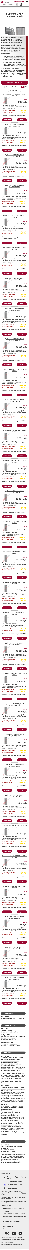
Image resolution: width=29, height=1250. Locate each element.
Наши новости (9, 1025)
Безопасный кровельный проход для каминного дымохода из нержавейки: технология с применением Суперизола (12, 1060)
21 (13, 90)
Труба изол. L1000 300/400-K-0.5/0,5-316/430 (14, 917)
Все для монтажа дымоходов (12, 1224)
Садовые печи (7, 1229)
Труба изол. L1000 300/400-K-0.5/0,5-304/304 (14, 400)
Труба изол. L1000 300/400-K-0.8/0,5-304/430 (14, 125)
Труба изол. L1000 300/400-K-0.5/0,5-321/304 (14, 186)
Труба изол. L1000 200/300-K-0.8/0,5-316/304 (14, 278)
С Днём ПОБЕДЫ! (6, 1030)
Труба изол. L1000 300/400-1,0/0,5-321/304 (14, 522)
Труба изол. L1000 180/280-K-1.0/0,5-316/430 (14, 94)
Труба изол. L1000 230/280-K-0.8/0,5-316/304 (14, 491)
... (3, 87)
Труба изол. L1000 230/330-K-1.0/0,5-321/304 (14, 856)
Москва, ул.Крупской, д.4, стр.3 (16, 1177)
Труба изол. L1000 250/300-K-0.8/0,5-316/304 (14, 947)
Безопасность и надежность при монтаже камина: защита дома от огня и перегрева (12, 1107)
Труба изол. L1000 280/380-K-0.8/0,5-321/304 (14, 795)
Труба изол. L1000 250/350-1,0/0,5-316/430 (14, 613)
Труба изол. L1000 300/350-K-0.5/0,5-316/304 (14, 704)
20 (10, 90)
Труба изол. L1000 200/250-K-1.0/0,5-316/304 (14, 674)
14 (9, 87)
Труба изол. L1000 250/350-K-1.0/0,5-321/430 (14, 248)
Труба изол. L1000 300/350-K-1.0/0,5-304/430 (14, 552)
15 (13, 87)
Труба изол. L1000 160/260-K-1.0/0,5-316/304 (14, 370)
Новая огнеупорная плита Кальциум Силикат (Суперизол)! (13, 1037)
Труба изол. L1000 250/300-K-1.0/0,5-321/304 (14, 461)
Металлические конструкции (11, 1221)
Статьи (5, 1141)
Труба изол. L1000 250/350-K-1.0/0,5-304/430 (14, 431)
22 (16, 90)
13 (6, 87)
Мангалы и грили (8, 1226)
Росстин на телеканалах (9, 1044)
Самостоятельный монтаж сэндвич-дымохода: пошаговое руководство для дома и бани (13, 1089)
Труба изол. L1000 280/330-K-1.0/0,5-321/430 (14, 583)
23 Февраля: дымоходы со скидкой (12, 1018)
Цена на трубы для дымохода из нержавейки (11, 1147)
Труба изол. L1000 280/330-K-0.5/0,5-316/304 (14, 309)
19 (26, 87)
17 (19, 87)
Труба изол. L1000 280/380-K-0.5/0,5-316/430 (14, 643)
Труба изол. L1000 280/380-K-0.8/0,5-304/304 (14, 978)
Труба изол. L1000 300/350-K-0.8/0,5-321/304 (14, 155)
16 (16, 87)
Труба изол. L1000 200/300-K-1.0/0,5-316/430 (14, 887)
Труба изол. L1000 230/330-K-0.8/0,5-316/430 (14, 765)
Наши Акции (8, 1013)
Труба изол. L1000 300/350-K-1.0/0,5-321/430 (14, 826)
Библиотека (7, 1053)
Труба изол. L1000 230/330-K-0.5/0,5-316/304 (14, 339)
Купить (22, 119)
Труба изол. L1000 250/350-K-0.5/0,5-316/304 (14, 735)
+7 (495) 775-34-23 (7, 4)
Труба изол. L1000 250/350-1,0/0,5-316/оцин (14, 216)
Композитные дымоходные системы (14, 1213)
